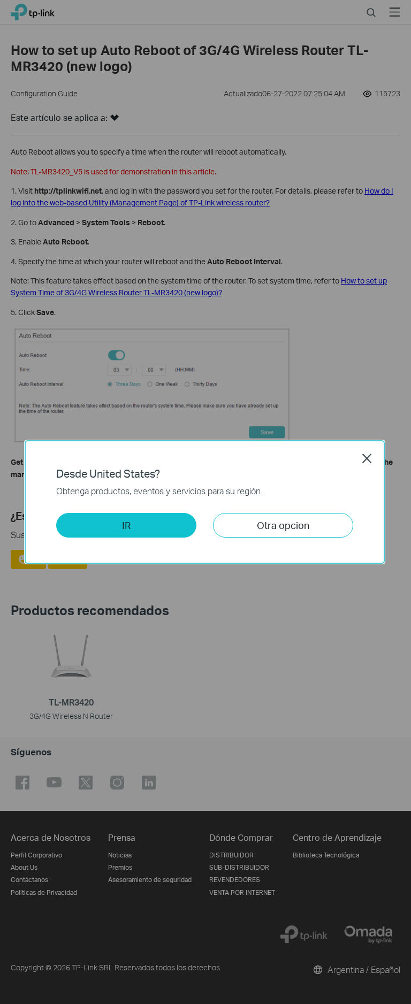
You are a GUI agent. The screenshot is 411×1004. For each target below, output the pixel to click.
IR (126, 525)
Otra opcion (283, 525)
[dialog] (205, 502)
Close (367, 458)
